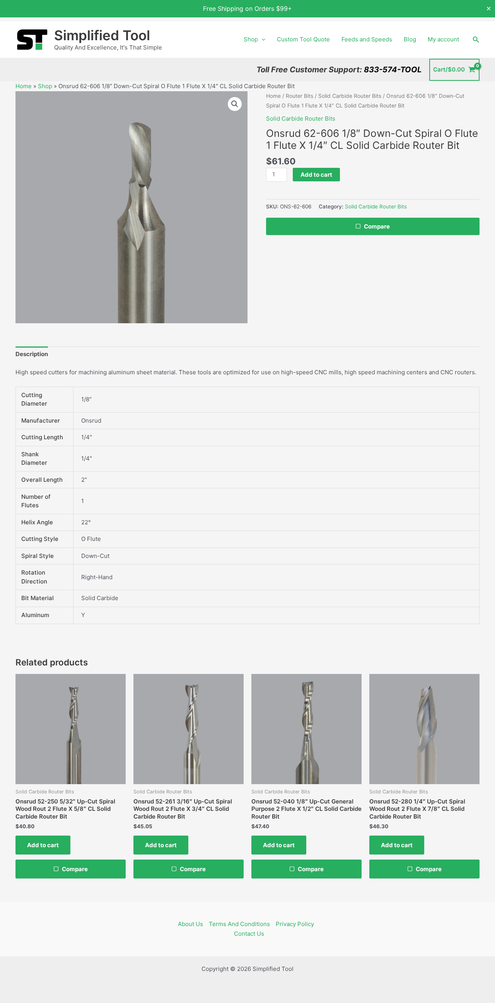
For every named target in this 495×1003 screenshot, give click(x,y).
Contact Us (249, 933)
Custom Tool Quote (303, 39)
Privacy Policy (295, 924)
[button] (261, 39)
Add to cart (316, 174)
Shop (251, 39)
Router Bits (299, 96)
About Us (190, 924)
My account (443, 39)
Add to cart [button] (43, 845)
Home (23, 86)
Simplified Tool (102, 35)
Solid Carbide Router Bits (349, 96)
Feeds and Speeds (366, 39)
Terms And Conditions (239, 924)
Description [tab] (31, 354)
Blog (410, 39)
